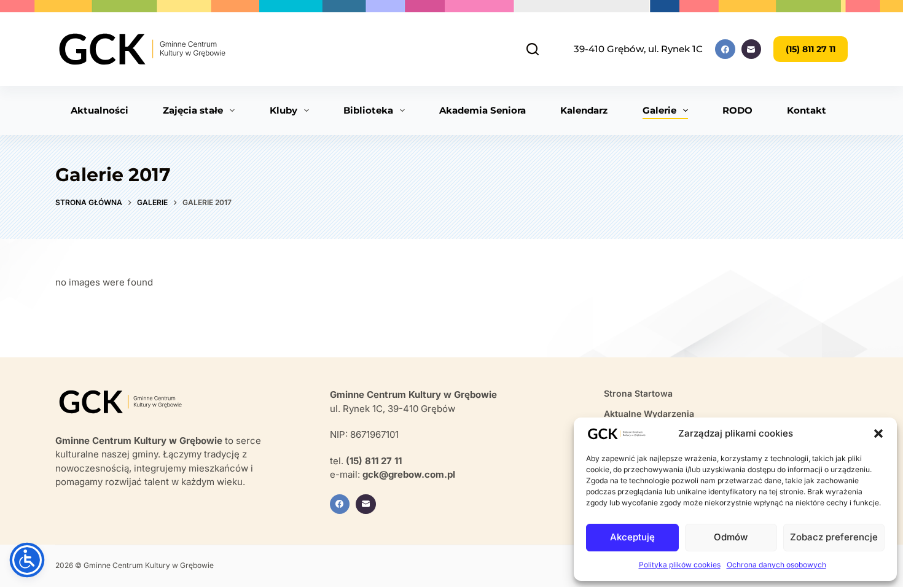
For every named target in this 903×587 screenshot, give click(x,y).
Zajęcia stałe (193, 110)
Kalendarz (584, 110)
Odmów (731, 537)
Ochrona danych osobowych (776, 564)
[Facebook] (725, 49)
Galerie (659, 110)
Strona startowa (638, 393)
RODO (737, 110)
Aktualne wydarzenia (649, 413)
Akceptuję (632, 537)
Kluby (283, 110)
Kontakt (806, 110)
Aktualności (99, 110)
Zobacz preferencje (834, 537)
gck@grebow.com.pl (408, 474)
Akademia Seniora (482, 110)
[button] (878, 433)
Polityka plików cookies (680, 564)
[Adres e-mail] (751, 49)
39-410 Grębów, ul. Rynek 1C (638, 49)
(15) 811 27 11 (810, 49)
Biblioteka (368, 110)
